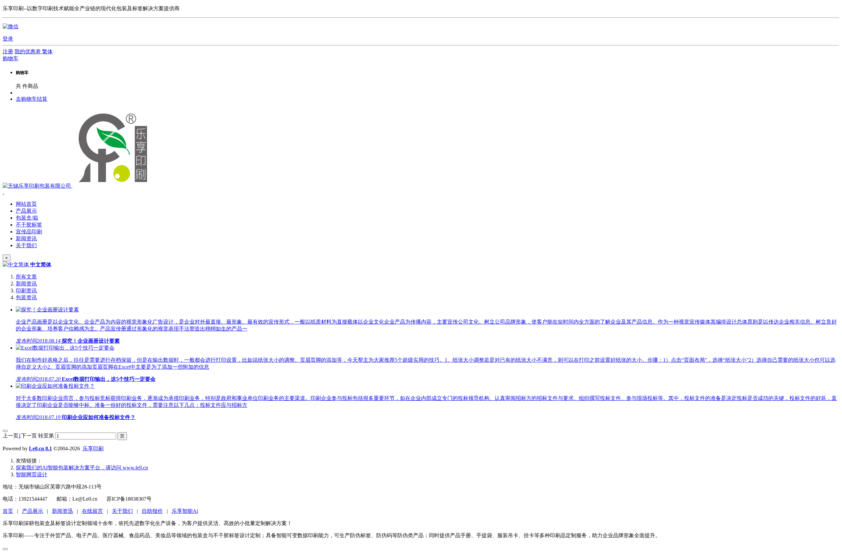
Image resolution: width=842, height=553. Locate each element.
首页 (8, 511)
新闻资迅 (62, 511)
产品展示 (32, 511)
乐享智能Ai (185, 511)
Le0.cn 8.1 (40, 448)
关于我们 (122, 511)
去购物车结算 (31, 99)
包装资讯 (26, 297)
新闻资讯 (26, 283)
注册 (8, 51)
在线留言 (92, 511)
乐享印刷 (93, 448)
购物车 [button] (10, 58)
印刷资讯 (26, 290)
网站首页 (26, 204)
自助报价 (152, 511)
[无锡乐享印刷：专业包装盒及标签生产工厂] (77, 186)
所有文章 (26, 276)
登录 (8, 38)
